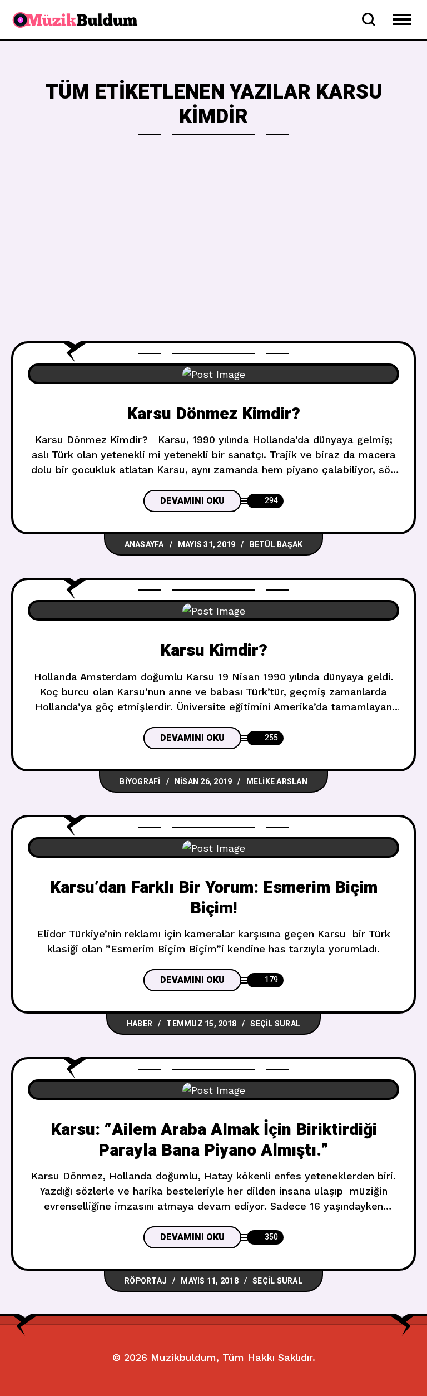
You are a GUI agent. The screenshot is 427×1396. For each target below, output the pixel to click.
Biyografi (140, 782)
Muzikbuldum (183, 1357)
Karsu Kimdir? (213, 650)
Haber (139, 1024)
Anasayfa (144, 544)
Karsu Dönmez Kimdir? (213, 414)
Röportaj (146, 1281)
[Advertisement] (213, 258)
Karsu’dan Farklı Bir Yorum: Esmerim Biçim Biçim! (214, 898)
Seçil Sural (275, 1024)
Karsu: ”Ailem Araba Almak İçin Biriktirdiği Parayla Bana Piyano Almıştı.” (214, 1140)
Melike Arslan (276, 782)
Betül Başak (276, 544)
